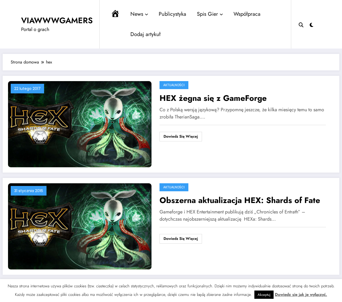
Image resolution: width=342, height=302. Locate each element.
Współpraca (247, 14)
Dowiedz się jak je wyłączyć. (301, 294)
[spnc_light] (311, 24)
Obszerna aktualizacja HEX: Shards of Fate (240, 200)
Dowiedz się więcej (181, 136)
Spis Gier (207, 14)
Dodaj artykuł (145, 34)
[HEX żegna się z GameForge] (79, 124)
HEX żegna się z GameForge (213, 98)
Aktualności (174, 85)
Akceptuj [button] (264, 294)
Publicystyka (172, 14)
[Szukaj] (301, 24)
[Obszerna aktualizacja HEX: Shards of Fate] (79, 226)
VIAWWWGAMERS (57, 20)
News (136, 14)
